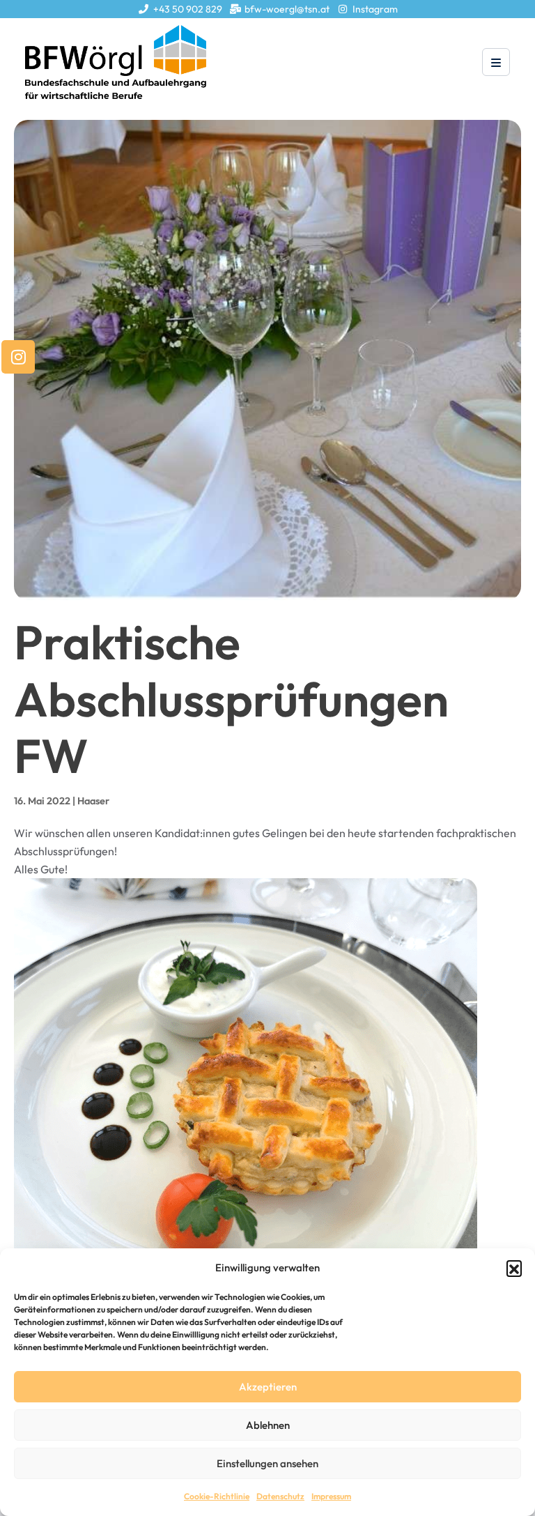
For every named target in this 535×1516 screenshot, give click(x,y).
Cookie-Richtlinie (216, 1496)
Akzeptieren (268, 1386)
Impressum (331, 1496)
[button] (514, 1268)
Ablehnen (268, 1425)
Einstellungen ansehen (267, 1463)
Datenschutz (280, 1496)
